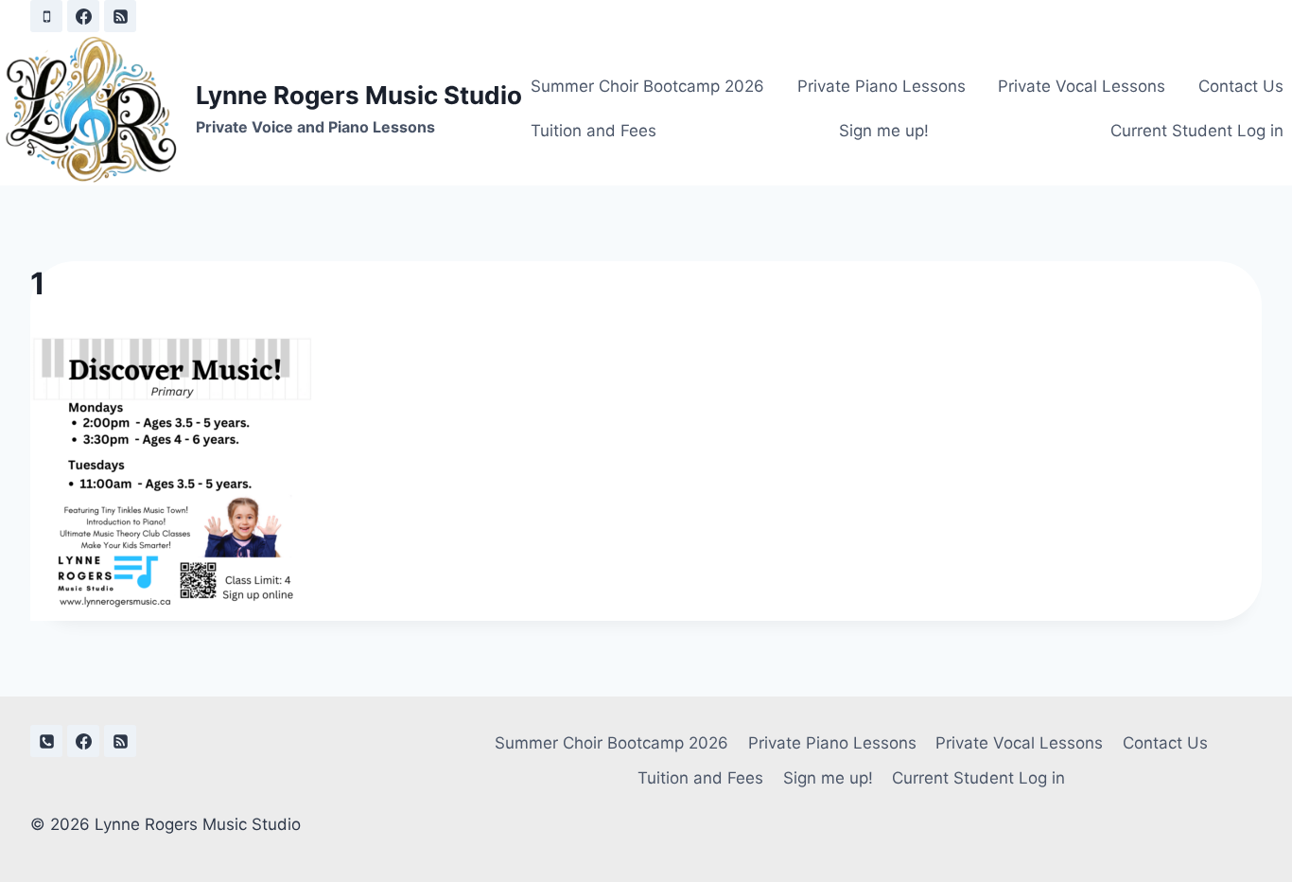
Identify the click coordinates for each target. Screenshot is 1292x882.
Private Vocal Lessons (1081, 86)
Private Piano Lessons (881, 86)
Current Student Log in (1196, 130)
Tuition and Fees (593, 130)
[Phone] (46, 16)
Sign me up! (884, 130)
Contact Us (1240, 86)
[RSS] (120, 16)
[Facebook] (83, 16)
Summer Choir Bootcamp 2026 (647, 86)
